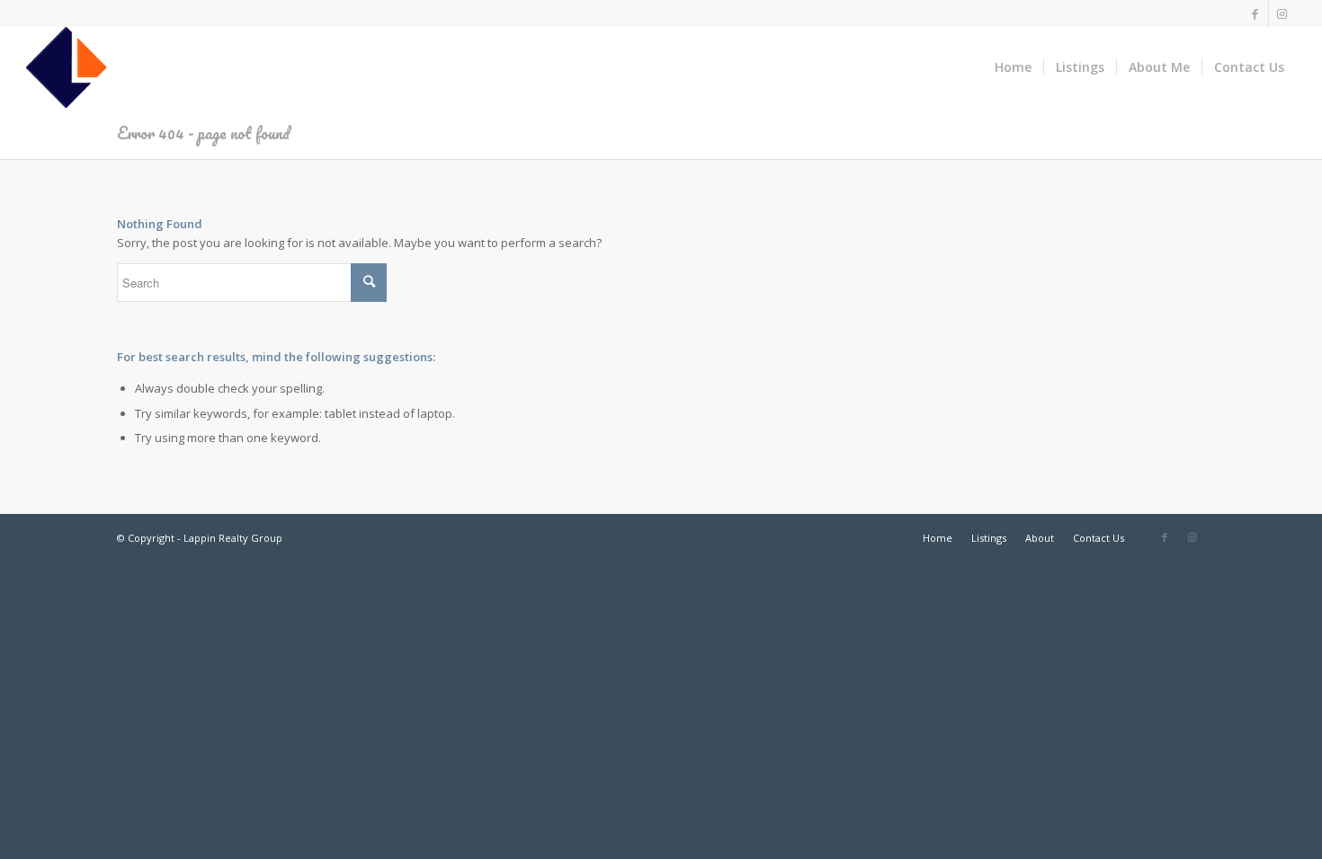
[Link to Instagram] (1282, 13)
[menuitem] (1013, 67)
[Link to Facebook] (1255, 13)
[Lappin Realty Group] (66, 67)
